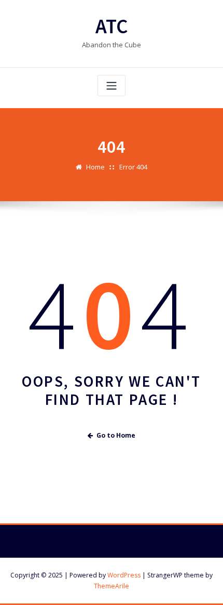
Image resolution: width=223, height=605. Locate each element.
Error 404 (133, 167)
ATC (111, 26)
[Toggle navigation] (111, 85)
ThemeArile (111, 586)
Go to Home (115, 435)
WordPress (124, 575)
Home (95, 167)
